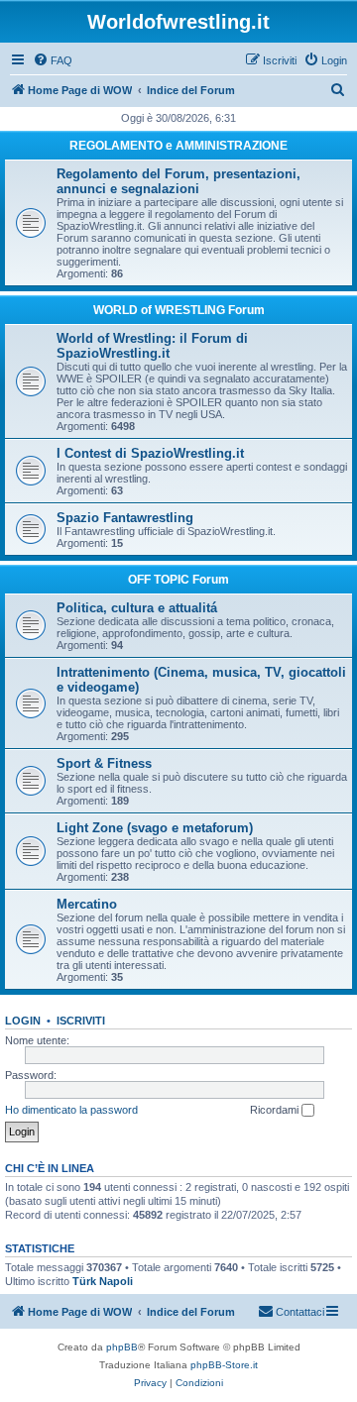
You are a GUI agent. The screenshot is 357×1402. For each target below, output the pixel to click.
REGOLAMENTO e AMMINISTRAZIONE (178, 146)
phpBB (122, 1347)
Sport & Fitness (104, 763)
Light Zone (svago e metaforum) (155, 827)
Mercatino (87, 904)
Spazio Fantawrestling (125, 517)
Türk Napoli (102, 1281)
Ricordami (275, 1110)
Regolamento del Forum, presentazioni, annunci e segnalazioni (178, 181)
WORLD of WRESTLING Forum (179, 310)
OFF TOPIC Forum (178, 580)
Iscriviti (81, 1020)
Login (23, 1020)
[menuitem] (52, 60)
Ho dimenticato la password (71, 1110)
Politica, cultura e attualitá (137, 607)
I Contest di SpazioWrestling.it (150, 453)
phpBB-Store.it (224, 1364)
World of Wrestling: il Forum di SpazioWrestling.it (152, 346)
